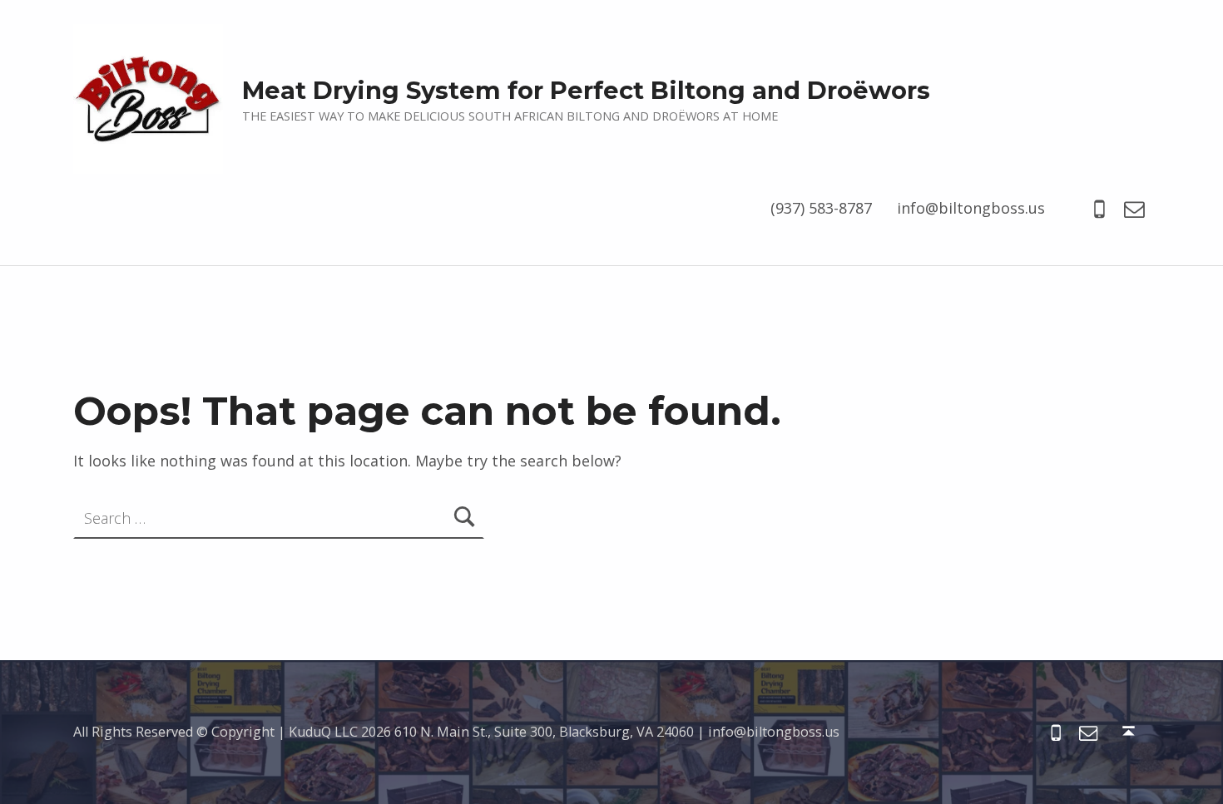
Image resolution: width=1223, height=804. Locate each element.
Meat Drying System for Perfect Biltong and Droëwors (586, 90)
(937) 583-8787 (821, 208)
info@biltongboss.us (971, 208)
